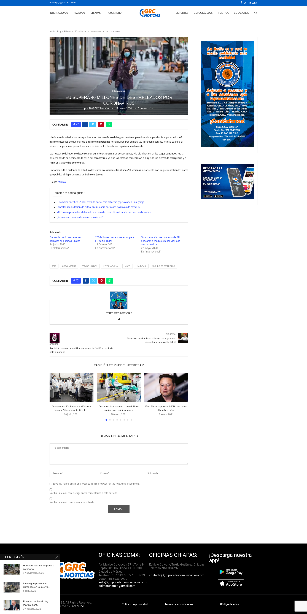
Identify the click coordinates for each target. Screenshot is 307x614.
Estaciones (241, 13)
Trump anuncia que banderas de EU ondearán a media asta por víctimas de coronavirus (160, 241)
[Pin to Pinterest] (101, 124)
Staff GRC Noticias (99, 108)
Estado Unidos (89, 266)
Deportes (182, 13)
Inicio (52, 32)
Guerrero (115, 13)
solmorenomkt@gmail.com (117, 586)
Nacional (79, 13)
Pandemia (141, 266)
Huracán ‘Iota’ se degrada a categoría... (38, 567)
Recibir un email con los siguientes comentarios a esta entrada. (84, 493)
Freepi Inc (77, 606)
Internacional (59, 13)
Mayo (127, 266)
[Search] (255, 13)
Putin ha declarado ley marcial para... (35, 603)
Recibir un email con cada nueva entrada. (72, 502)
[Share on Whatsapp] (109, 124)
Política (223, 13)
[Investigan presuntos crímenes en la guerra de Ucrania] (12, 587)
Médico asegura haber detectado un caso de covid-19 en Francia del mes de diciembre (103, 212)
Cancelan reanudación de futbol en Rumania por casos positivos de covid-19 (98, 207)
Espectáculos (203, 13)
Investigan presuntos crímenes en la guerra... (36, 585)
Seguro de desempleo (163, 266)
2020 (54, 266)
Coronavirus (69, 266)
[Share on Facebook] (85, 124)
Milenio (62, 182)
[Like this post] (77, 124)
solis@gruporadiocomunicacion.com (123, 582)
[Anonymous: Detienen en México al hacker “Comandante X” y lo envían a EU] (71, 387)
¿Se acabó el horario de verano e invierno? (79, 217)
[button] (54, 396)
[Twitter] (245, 3)
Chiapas (96, 13)
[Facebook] (241, 3)
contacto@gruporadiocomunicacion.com (176, 575)
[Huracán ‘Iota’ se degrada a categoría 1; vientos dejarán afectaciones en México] (12, 569)
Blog (59, 32)
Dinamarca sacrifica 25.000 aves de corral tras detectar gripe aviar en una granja (100, 202)
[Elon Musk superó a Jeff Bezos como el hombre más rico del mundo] (166, 387)
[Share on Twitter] (92, 124)
